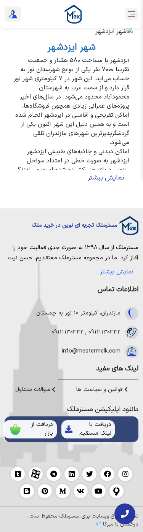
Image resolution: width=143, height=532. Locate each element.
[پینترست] (45, 491)
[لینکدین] (71, 474)
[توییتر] (89, 474)
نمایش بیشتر (106, 178)
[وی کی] (81, 491)
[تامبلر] (18, 474)
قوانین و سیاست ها (100, 390)
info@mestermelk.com (91, 351)
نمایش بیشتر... (113, 271)
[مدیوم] (63, 491)
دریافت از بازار (42, 429)
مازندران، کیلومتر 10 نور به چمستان (78, 313)
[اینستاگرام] (125, 474)
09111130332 (104, 332)
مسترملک (127, 247)
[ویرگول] (116, 491)
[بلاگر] (27, 491)
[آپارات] (36, 474)
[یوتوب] (99, 491)
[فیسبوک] (107, 474)
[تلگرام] (54, 474)
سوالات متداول (33, 390)
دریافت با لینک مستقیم (95, 429)
